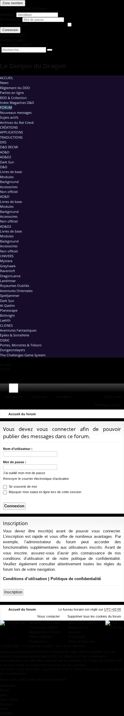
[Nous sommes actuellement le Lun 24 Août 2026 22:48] (110, 414)
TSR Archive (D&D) (43, 627)
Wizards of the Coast (44, 622)
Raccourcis (5, 389)
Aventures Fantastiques (18, 330)
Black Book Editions (82, 622)
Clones (6, 325)
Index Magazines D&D (17, 102)
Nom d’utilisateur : (18, 449)
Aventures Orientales (16, 290)
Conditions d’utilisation (25, 578)
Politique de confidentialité (76, 578)
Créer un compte (12, 35)
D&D (3, 167)
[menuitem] (102, 388)
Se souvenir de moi (14, 24)
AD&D (4, 152)
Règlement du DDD (15, 87)
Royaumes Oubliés (14, 285)
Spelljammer (9, 295)
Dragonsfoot (38, 641)
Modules (7, 177)
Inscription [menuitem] (120, 389)
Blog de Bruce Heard (44, 632)
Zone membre (12, 3)
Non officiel (9, 191)
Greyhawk (8, 266)
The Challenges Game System (22, 355)
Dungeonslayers (12, 350)
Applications (11, 132)
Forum (6, 107)
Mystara (6, 260)
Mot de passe (10, 19)
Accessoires (8, 187)
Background (9, 181)
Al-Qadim (7, 305)
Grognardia (76, 636)
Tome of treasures (81, 641)
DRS (3, 142)
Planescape (8, 310)
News (4, 82)
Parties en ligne (12, 92)
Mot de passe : (14, 462)
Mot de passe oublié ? (16, 45)
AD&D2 (5, 157)
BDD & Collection (13, 97)
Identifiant (7, 14)
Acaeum (74, 632)
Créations (9, 127)
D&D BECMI (9, 147)
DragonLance (10, 276)
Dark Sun (7, 162)
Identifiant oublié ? (13, 40)
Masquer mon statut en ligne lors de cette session (44, 492)
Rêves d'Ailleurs (41, 636)
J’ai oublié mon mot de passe (24, 473)
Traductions (11, 137)
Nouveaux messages (16, 112)
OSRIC (5, 340)
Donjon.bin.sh (78, 627)
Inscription (63, 397)
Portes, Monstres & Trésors (21, 345)
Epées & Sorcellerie (14, 335)
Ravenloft (7, 270)
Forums (14, 389)
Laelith (5, 320)
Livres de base (11, 171)
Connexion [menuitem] (111, 389)
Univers (7, 256)
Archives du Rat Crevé (17, 122)
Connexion (10, 30)
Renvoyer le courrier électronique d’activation (36, 478)
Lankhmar (8, 280)
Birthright (7, 315)
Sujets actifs (9, 117)
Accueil (6, 77)
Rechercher (14, 397)
